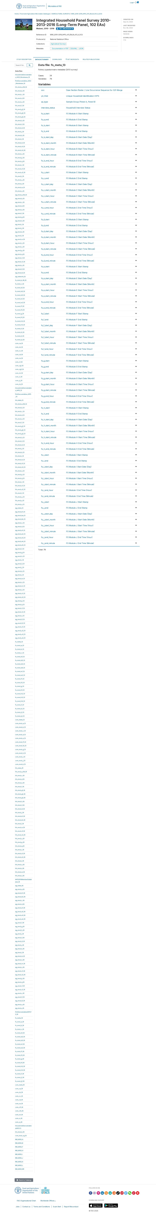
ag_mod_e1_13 (20, 530)
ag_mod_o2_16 (20, 975)
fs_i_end (44, 461)
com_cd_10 (19, 354)
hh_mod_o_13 (19, 471)
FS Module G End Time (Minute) (80, 402)
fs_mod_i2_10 (19, 332)
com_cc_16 (19, 1096)
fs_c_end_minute (48, 214)
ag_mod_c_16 (19, 900)
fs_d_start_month (48, 237)
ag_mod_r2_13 (20, 612)
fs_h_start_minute (48, 437)
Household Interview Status (78, 108)
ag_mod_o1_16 (20, 971)
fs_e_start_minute (48, 296)
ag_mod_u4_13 (20, 638)
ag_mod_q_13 (19, 604)
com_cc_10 (19, 351)
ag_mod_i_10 (19, 224)
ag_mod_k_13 (19, 571)
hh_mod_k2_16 (20, 820)
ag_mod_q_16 (19, 982)
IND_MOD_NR (19, 1169)
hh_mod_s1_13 (20, 486)
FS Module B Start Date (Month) (80, 143)
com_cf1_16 (19, 1107)
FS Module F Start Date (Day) (79, 325)
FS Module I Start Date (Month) (80, 472)
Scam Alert (57, 1207)
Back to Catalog (25, 1180)
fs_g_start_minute (48, 390)
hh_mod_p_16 (19, 842)
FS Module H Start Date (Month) (80, 425)
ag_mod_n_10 (19, 243)
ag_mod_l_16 (19, 952)
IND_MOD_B (19, 1143)
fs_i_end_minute (48, 496)
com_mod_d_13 (20, 734)
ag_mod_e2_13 (20, 534)
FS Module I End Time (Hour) (79, 490)
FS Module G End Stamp (77, 367)
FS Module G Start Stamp (77, 361)
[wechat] (130, 1193)
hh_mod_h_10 (19, 120)
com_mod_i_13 (20, 757)
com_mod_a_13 (20, 723)
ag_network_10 (20, 276)
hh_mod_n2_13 (20, 467)
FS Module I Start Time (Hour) (79, 478)
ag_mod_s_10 (19, 265)
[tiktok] (118, 1193)
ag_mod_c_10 (19, 202)
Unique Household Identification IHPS (82, 96)
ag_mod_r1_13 (20, 608)
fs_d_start (45, 219)
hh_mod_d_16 (19, 779)
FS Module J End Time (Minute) (80, 543)
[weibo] (133, 1193)
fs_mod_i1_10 (19, 328)
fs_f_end (44, 319)
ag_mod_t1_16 (20, 997)
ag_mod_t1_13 (20, 619)
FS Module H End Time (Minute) (80, 449)
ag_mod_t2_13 (20, 623)
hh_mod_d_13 (19, 415)
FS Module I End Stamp (76, 461)
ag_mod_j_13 (19, 567)
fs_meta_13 (19, 642)
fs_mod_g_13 (19, 686)
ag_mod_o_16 (19, 967)
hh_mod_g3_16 (20, 798)
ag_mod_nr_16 (20, 963)
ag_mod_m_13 (20, 578)
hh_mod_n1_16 (20, 831)
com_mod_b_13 (20, 727)
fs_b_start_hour (48, 149)
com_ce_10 (19, 358)
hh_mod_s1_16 (20, 853)
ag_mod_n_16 (19, 960)
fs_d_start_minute (48, 249)
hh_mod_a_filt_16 (21, 772)
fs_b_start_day (47, 137)
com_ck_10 (19, 384)
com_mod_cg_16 (21, 1135)
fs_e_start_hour (47, 290)
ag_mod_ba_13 (20, 515)
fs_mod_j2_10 (19, 340)
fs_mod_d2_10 (20, 291)
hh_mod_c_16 (19, 775)
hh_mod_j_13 (19, 448)
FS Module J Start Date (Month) (80, 519)
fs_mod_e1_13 (20, 671)
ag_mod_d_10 (19, 206)
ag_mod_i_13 (19, 560)
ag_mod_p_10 (19, 250)
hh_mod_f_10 (19, 105)
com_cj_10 (18, 380)
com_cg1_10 (19, 366)
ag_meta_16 (19, 886)
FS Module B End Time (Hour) (79, 161)
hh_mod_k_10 (19, 135)
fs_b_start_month (48, 143)
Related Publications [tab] (91, 59)
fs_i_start (45, 455)
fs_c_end (45, 178)
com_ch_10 (19, 373)
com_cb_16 (19, 1092)
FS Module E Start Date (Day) (79, 278)
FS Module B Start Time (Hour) (80, 149)
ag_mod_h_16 (19, 930)
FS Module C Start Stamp (77, 172)
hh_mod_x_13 (19, 504)
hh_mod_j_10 (19, 131)
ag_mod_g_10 (19, 217)
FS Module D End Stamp (77, 225)
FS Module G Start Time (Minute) (80, 390)
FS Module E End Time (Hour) (79, 302)
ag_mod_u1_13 (20, 627)
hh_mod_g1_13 (20, 426)
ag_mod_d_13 (19, 526)
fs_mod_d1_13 (20, 656)
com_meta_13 (20, 720)
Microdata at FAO (55, 6)
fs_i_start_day (47, 467)
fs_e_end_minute (48, 308)
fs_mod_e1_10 (20, 299)
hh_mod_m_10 (20, 143)
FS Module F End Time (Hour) (79, 349)
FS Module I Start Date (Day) (78, 467)
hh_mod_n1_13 (20, 463)
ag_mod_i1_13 (19, 564)
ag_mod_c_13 (19, 523)
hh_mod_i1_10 (19, 124)
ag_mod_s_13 (19, 616)
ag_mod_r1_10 (20, 258)
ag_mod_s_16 (19, 993)
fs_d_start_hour (47, 243)
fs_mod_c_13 (19, 653)
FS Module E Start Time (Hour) (79, 290)
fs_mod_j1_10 (19, 336)
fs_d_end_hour (47, 255)
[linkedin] (102, 1193)
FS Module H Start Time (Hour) (80, 431)
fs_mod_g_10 (19, 314)
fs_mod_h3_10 (20, 325)
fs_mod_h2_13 (20, 694)
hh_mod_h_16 (19, 801)
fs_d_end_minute (48, 261)
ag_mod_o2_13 (20, 597)
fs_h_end (45, 414)
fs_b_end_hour (47, 161)
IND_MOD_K (19, 1162)
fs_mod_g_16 (19, 1059)
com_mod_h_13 (20, 753)
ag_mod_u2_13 (20, 631)
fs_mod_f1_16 (19, 1051)
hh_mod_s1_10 (20, 169)
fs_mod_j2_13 (19, 716)
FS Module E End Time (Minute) (80, 308)
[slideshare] (110, 1193)
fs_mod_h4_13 (20, 701)
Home (17, 14)
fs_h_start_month (48, 425)
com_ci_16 (18, 1118)
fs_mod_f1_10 (19, 306)
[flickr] (94, 1193)
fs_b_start (45, 125)
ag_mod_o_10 (19, 247)
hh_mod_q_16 (19, 846)
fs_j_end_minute (48, 543)
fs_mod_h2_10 (20, 321)
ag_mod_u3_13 (20, 634)
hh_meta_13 (19, 400)
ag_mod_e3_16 (20, 915)
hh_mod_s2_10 (20, 172)
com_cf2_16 (19, 1111)
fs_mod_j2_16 (19, 1081)
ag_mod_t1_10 (20, 269)
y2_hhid (44, 96)
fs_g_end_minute (48, 402)
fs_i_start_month (48, 472)
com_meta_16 (20, 1085)
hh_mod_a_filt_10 (21, 87)
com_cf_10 (18, 362)
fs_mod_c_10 (19, 284)
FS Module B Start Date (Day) (79, 137)
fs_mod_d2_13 (20, 660)
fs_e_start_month (48, 284)
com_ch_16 (19, 1115)
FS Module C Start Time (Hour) (80, 196)
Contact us (26, 1207)
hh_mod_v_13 (19, 500)
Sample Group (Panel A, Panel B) (80, 102)
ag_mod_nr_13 (20, 586)
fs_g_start (45, 361)
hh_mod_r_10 (19, 165)
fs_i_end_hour (47, 490)
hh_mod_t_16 (19, 861)
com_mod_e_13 (20, 738)
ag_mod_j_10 (19, 228)
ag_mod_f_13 (19, 549)
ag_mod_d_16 (19, 904)
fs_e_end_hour (47, 302)
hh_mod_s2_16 (20, 857)
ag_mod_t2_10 (20, 273)
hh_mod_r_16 (19, 850)
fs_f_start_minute (48, 343)
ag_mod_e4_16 (20, 919)
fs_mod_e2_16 (20, 1048)
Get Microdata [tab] (73, 59)
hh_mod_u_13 (19, 497)
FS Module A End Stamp (77, 119)
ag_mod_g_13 (19, 552)
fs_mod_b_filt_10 (20, 280)
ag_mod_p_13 (19, 601)
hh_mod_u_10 (19, 180)
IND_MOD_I (18, 1154)
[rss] (106, 1193)
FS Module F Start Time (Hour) (79, 337)
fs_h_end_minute (48, 449)
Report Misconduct (71, 1207)
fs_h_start (45, 408)
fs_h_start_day (47, 419)
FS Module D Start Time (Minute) (80, 249)
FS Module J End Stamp (76, 508)
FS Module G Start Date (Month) (80, 378)
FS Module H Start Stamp (77, 408)
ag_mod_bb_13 (20, 519)
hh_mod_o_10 (19, 154)
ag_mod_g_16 (19, 926)
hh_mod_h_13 (19, 437)
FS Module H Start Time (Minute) (80, 437)
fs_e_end (45, 272)
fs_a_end (45, 119)
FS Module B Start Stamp (77, 125)
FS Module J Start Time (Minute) (80, 531)
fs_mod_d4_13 (20, 668)
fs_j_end (44, 508)
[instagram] (98, 1193)
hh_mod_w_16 (20, 872)
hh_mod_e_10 (19, 102)
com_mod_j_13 (20, 760)
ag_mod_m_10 (20, 239)
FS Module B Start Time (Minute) (80, 155)
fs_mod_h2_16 (20, 1066)
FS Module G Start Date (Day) (79, 372)
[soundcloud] (114, 1193)
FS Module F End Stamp (76, 319)
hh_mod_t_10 (19, 176)
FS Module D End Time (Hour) (79, 255)
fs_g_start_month (48, 378)
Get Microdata (66, 29)
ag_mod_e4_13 (20, 541)
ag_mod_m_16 (20, 956)
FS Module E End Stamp (76, 272)
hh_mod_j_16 (19, 812)
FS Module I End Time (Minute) (79, 496)
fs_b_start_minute (48, 155)
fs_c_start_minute (48, 202)
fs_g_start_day (47, 372)
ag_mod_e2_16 (20, 912)
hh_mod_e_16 (19, 783)
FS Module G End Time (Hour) (79, 396)
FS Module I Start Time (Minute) (80, 484)
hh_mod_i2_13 (20, 445)
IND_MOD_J (19, 1158)
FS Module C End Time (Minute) (80, 214)
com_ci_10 (18, 377)
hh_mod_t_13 (19, 493)
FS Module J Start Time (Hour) (79, 525)
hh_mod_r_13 (19, 482)
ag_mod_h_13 (19, 556)
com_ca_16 (19, 1089)
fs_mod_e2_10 (20, 302)
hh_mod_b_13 (19, 408)
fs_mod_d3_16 (20, 1040)
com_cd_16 (19, 1100)
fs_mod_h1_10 (19, 317)
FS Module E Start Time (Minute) (80, 296)
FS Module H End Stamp (77, 414)
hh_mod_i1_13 (19, 441)
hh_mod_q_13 (19, 478)
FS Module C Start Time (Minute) (80, 202)
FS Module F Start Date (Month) (80, 331)
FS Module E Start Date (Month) (80, 284)
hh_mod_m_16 (20, 827)
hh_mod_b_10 (19, 91)
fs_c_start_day (47, 184)
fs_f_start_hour (47, 337)
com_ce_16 (19, 1103)
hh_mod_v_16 (19, 868)
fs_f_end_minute (48, 355)
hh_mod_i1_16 (19, 805)
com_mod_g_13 (20, 749)
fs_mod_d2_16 (20, 1037)
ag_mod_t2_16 (20, 1001)
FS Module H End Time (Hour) (79, 443)
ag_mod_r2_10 (20, 262)
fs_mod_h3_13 (20, 697)
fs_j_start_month (48, 519)
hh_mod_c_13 (19, 411)
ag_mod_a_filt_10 (21, 195)
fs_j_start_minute (48, 531)
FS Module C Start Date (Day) (79, 184)
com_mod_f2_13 (20, 746)
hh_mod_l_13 (19, 456)
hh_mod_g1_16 (20, 790)
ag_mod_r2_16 (20, 989)
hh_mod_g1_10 (20, 109)
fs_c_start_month (48, 190)
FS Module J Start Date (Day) (79, 514)
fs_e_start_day (47, 278)
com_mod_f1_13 (20, 742)
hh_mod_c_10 (19, 94)
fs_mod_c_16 (19, 1029)
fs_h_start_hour (48, 431)
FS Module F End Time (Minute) (80, 355)
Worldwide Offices (47, 1201)
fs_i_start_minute (48, 484)
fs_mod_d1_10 (20, 288)
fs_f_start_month (48, 331)
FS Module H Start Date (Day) (79, 419)
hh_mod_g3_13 (20, 434)
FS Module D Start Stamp (77, 219)
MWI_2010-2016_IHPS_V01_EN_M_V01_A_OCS (86, 14)
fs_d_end (45, 225)
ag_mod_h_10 (19, 221)
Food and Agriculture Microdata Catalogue (35, 14)
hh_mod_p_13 (19, 474)
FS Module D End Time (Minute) (80, 261)
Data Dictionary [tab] (42, 59)
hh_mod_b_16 (19, 1132)
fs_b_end (45, 131)
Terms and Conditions (41, 1207)
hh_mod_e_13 (19, 419)
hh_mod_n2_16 (20, 835)
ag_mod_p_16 (19, 978)
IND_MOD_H (19, 1150)
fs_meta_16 (19, 1018)
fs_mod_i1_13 (19, 705)
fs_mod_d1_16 (20, 1033)
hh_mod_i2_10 (20, 128)
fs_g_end (45, 367)
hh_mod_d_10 (19, 98)
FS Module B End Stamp (76, 131)
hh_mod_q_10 (19, 161)
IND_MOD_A (19, 1139)
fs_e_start (45, 266)
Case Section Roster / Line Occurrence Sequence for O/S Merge (94, 90)
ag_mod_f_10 (19, 213)
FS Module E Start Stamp (77, 266)
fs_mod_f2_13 (20, 682)
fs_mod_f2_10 (20, 310)
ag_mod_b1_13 (20, 512)
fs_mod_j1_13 (19, 712)
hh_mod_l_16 (19, 824)
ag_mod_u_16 (19, 1004)
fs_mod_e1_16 (20, 1044)
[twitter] (126, 1193)
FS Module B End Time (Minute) (80, 166)
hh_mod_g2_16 (20, 794)
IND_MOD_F (19, 1147)
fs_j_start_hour (47, 525)
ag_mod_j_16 (19, 945)
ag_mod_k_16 (19, 949)
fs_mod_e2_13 (20, 675)
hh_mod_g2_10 (20, 113)
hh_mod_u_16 (19, 864)
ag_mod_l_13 (19, 575)
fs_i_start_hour (47, 478)
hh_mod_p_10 (19, 158)
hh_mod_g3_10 (20, 117)
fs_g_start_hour (47, 384)
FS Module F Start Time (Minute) (80, 343)
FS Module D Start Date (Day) (79, 231)
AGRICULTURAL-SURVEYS (61, 14)
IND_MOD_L (19, 1165)
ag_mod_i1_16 (19, 937)
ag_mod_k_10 (19, 232)
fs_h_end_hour (47, 443)
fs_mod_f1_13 (19, 679)
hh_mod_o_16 (19, 838)
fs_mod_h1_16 (19, 1063)
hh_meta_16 (19, 768)
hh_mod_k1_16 (20, 816)
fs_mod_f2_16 (20, 1055)
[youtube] (137, 1193)
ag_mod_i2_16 (20, 941)
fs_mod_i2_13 (19, 708)
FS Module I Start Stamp (77, 455)
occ (42, 90)
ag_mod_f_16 (19, 923)
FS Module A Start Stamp (77, 113)
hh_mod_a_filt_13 (21, 404)
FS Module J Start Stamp (77, 502)
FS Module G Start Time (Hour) (80, 384)
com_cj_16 (18, 1122)
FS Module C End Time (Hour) (79, 208)
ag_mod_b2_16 (20, 897)
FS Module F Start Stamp (77, 313)
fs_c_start (45, 172)
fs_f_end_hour (47, 349)
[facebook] (90, 1193)
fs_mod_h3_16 (20, 1070)
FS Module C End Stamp (76, 178)
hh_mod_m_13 (20, 460)
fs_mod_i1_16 (19, 1074)
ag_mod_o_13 (19, 590)
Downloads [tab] (57, 59)
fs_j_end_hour (47, 537)
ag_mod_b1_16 (20, 893)
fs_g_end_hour (47, 396)
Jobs (18, 1207)
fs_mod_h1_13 (19, 690)
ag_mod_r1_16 (20, 986)
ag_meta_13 (19, 508)
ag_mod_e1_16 (20, 908)
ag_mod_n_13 (19, 582)
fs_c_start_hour (47, 196)
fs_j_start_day (47, 514)
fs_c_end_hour (47, 208)
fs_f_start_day (47, 325)
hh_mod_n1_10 (20, 146)
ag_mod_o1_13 (20, 593)
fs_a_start (45, 113)
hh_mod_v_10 (19, 184)
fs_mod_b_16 (19, 1025)
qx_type (44, 102)
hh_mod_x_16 (19, 876)
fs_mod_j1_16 (19, 1077)
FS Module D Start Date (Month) (80, 237)
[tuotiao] (122, 1193)
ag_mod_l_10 (19, 236)
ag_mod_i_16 (19, 934)
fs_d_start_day (47, 231)
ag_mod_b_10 (19, 198)
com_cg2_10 (19, 369)
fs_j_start (45, 502)
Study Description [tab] (24, 59)
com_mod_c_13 (20, 731)
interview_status (48, 108)
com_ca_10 (19, 343)
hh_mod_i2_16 (20, 809)
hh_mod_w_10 (20, 187)
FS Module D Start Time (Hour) (80, 243)
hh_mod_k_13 (19, 452)
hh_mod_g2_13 (20, 430)
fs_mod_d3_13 (20, 664)
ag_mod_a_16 (19, 889)
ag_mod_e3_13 (20, 538)
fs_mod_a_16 (19, 1022)
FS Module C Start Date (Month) (80, 190)
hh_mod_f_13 (19, 422)
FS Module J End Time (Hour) (79, 537)
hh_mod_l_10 (19, 139)
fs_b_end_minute (48, 166)
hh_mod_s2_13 (20, 489)
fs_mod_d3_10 (20, 295)
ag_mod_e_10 (19, 210)
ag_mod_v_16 (19, 1008)
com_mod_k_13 (20, 764)
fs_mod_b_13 (19, 649)
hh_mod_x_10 (19, 191)
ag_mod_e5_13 (20, 545)
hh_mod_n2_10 (20, 150)
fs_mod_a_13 (19, 645)
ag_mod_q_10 (19, 254)
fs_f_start (45, 313)
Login (132, 2)
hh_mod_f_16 (19, 786)
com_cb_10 (19, 347)
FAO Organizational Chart (26, 1201)
